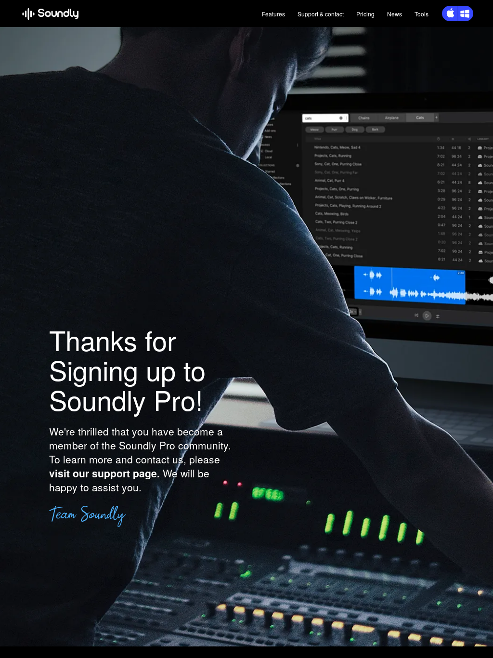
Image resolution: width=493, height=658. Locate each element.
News (394, 14)
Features (273, 14)
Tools (421, 14)
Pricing (365, 14)
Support (321, 14)
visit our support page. (104, 473)
